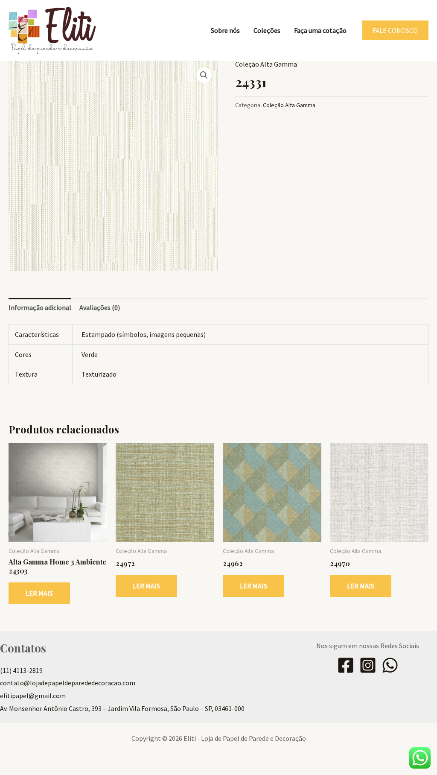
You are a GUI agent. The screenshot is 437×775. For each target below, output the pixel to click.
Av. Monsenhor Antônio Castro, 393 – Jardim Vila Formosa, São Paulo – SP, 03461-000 (122, 708)
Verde (90, 354)
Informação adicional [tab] (40, 307)
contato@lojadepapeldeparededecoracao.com (67, 682)
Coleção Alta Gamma (266, 64)
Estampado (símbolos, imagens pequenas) (144, 334)
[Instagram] (367, 665)
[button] (395, 30)
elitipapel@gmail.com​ (33, 695)
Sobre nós (225, 30)
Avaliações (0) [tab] (99, 307)
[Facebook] (345, 665)
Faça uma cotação (320, 30)
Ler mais (39, 593)
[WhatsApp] (390, 665)
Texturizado (99, 374)
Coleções (266, 30)
